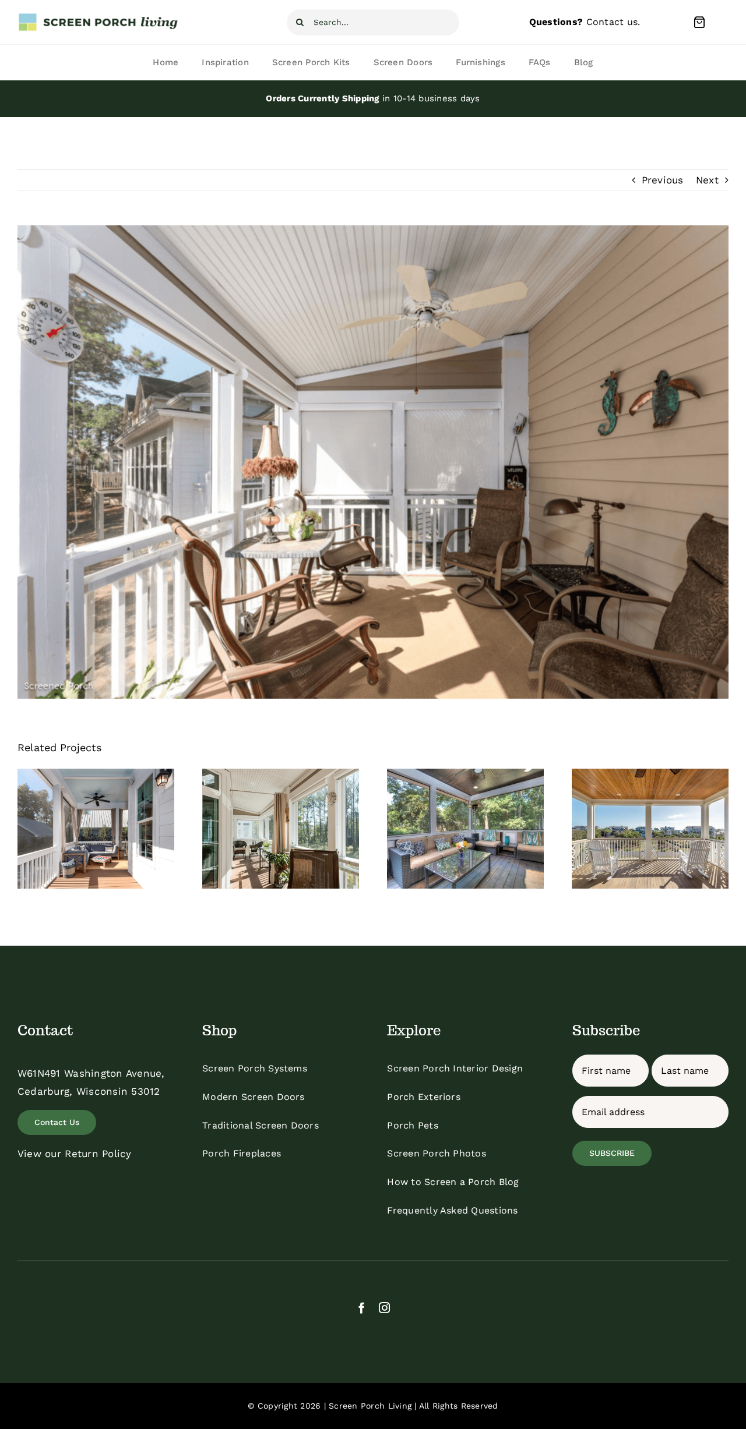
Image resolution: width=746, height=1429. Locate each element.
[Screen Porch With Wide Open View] (650, 829)
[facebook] (361, 1307)
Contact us (612, 21)
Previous (663, 180)
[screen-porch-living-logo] (99, 17)
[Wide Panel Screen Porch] (465, 829)
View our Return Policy (74, 1153)
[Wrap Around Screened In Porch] (95, 829)
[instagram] (384, 1307)
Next (707, 180)
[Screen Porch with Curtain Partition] (280, 829)
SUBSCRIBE (612, 1153)
